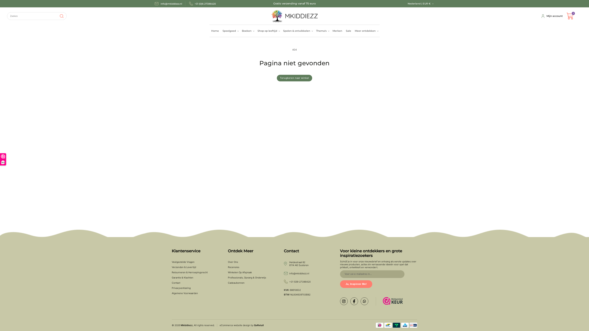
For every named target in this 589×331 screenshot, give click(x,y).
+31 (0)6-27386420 (300, 281)
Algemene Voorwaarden (185, 293)
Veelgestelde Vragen (183, 262)
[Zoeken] (61, 16)
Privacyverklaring (181, 288)
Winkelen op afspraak (240, 272)
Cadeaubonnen (236, 283)
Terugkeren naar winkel (294, 77)
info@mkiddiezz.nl (299, 273)
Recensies (233, 267)
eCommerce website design (235, 325)
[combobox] (37, 16)
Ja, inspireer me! (356, 284)
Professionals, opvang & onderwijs (247, 277)
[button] (230, 31)
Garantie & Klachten (182, 277)
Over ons (233, 262)
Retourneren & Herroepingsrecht (190, 272)
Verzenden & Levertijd (184, 267)
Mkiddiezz (187, 325)
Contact (176, 283)
